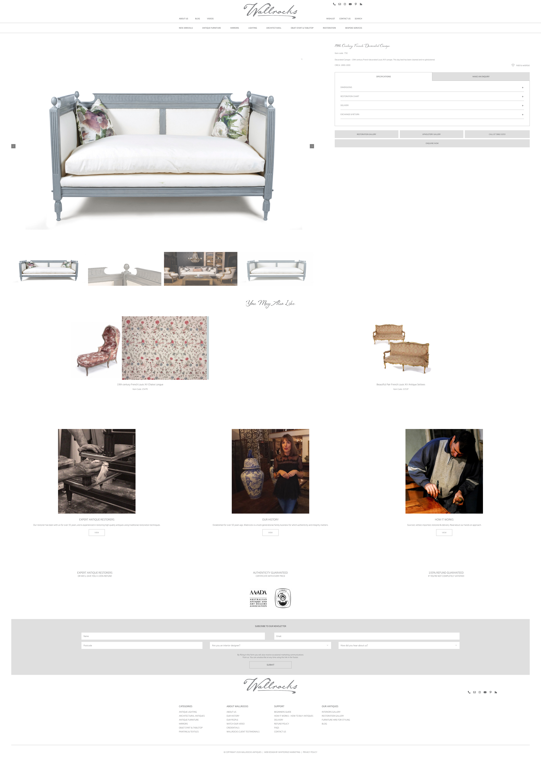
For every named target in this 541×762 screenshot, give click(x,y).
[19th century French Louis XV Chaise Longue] (140, 348)
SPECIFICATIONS (383, 76)
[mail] (339, 4)
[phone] (334, 4)
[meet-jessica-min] (270, 430)
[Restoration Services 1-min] (97, 430)
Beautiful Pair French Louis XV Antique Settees (401, 384)
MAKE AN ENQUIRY (481, 76)
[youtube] (350, 4)
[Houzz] (361, 4)
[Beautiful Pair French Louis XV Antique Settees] (401, 348)
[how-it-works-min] (444, 430)
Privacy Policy (310, 752)
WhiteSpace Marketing (289, 752)
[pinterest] (355, 4)
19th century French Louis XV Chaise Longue (140, 384)
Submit (270, 664)
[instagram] (345, 4)
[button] (432, 87)
